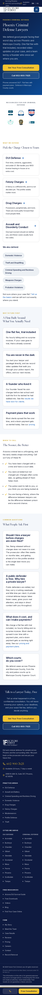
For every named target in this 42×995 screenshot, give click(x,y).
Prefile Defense (11, 818)
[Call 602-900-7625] (10, 991)
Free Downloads (11, 899)
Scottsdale (9, 877)
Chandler (8, 847)
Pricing (7, 942)
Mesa (7, 864)
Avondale (8, 839)
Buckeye (8, 843)
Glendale (8, 856)
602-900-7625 (15, 764)
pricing (32, 424)
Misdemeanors (10, 813)
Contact (8, 950)
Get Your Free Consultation (21, 68)
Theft (7, 822)
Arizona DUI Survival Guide (15, 894)
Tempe (7, 881)
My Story (8, 925)
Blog (6, 907)
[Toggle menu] (36, 9)
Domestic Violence (12, 800)
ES (38, 3)
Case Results (10, 933)
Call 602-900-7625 (21, 75)
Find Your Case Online (13, 912)
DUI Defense (10, 788)
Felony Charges (11, 809)
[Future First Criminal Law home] (11, 9)
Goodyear (9, 860)
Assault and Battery (12, 792)
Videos (7, 903)
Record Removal (11, 955)
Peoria (7, 868)
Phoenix (8, 873)
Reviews (8, 938)
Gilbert (7, 851)
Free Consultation (29, 991)
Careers (8, 946)
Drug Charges (10, 805)
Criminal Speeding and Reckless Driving (20, 796)
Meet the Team (11, 929)
